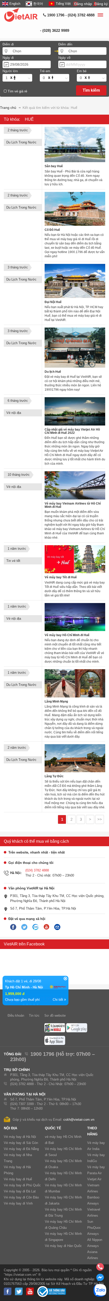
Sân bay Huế (54, 166)
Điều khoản (16, 1015)
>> (99, 819)
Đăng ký (101, 4)
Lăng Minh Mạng (56, 701)
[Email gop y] (57, 927)
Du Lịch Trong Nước (21, 142)
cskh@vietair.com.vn (78, 1119)
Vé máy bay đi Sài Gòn (21, 1143)
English (14, 4)
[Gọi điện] (100, 1268)
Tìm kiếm (91, 90)
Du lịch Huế (53, 371)
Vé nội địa (13, 413)
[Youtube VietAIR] (46, 927)
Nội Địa (10, 1128)
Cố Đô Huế (52, 230)
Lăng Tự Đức (54, 776)
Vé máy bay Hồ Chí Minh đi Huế (67, 635)
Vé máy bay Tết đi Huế (61, 577)
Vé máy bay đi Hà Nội (20, 1137)
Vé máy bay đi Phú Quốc (22, 1185)
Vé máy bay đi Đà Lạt (20, 1191)
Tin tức (34, 1015)
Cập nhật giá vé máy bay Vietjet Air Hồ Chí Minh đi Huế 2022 (72, 431)
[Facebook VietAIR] (13, 927)
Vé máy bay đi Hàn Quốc (63, 1246)
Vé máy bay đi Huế (18, 1179)
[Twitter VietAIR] (24, 927)
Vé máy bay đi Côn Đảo (21, 1197)
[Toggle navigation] (100, 15)
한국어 (38, 4)
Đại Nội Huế (53, 302)
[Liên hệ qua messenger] (100, 1279)
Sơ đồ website (55, 1015)
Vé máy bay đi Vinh (18, 1203)
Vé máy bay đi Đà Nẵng (21, 1149)
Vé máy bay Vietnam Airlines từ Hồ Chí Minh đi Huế (73, 505)
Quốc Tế (53, 1128)
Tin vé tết (13, 561)
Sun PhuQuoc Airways (94, 1228)
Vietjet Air (94, 1179)
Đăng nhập (83, 4)
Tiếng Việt (63, 4)
